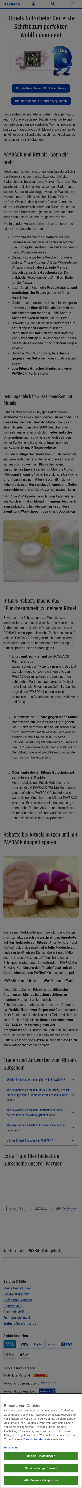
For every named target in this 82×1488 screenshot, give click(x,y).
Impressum (11, 1447)
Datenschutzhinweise (37, 1439)
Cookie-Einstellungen (41, 1455)
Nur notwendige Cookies (41, 1468)
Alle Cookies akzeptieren (41, 1480)
